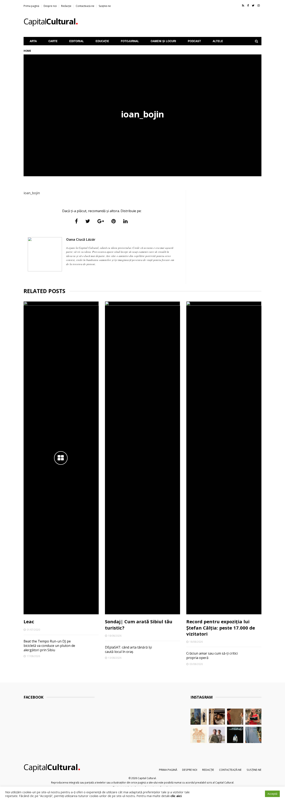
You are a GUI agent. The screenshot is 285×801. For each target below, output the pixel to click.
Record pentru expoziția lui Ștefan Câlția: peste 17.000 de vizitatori (220, 627)
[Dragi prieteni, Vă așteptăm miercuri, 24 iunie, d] (253, 735)
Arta (33, 41)
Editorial (76, 41)
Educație (102, 41)
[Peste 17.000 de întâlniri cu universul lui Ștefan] (198, 717)
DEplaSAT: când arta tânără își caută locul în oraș (128, 649)
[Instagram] (258, 5)
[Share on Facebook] (76, 221)
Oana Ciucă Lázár (80, 239)
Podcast (194, 41)
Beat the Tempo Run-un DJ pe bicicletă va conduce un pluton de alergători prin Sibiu (49, 645)
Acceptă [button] (272, 794)
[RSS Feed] (243, 5)
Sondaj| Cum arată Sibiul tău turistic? (138, 624)
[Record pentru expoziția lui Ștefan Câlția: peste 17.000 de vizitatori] (223, 457)
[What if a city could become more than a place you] (253, 717)
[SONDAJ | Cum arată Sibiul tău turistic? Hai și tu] (198, 735)
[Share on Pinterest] (113, 221)
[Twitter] (253, 5)
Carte (53, 41)
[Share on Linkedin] (125, 221)
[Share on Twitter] (87, 221)
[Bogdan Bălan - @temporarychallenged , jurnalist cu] (235, 735)
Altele (218, 41)
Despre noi (50, 6)
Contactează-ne (85, 6)
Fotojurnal (130, 41)
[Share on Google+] (100, 221)
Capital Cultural (147, 778)
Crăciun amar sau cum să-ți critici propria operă (212, 655)
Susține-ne (105, 6)
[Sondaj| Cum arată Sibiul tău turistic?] (142, 457)
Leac (29, 621)
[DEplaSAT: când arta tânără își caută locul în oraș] (217, 717)
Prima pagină (31, 6)
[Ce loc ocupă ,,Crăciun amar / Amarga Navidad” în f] (235, 717)
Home (27, 51)
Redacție (66, 6)
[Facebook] (248, 5)
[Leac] (61, 457)
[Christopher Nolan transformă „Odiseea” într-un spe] (217, 735)
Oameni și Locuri (163, 41)
